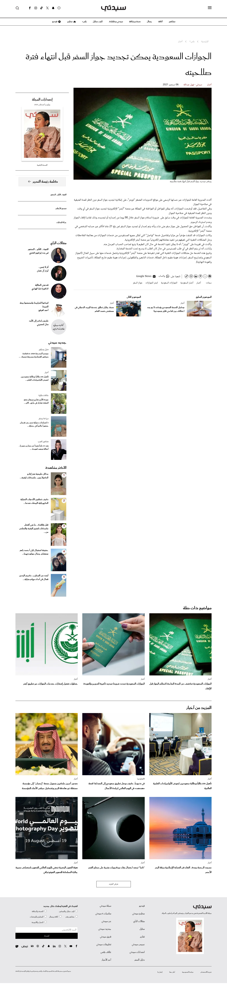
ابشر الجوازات (151, 283)
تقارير (142, 936)
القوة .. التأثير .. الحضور (58, 194)
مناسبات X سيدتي (103, 913)
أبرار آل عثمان (42, 271)
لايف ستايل (98, 21)
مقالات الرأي (58, 243)
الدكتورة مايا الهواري (40, 289)
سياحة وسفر (43, 419)
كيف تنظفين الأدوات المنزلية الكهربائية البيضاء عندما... (34, 501)
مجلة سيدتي (105, 906)
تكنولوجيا (141, 779)
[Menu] (210, 8)
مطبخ (70, 21)
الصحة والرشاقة (37, 911)
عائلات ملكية (43, 395)
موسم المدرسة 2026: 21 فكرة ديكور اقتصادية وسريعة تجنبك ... (33, 355)
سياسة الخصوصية (187, 972)
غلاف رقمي (105, 952)
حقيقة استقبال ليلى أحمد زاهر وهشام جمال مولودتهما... (34, 552)
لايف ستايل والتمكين (66, 911)
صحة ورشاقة (135, 21)
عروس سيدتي (138, 944)
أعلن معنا (172, 972)
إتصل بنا (160, 972)
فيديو (54, 21)
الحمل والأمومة (37, 922)
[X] (47, 8)
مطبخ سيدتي (138, 913)
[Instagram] (36, 8)
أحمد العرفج (43, 310)
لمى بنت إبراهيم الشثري (38, 253)
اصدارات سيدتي (137, 952)
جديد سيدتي (57, 342)
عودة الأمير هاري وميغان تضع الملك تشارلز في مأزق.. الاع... (36, 401)
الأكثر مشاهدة (55, 468)
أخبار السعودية (186, 283)
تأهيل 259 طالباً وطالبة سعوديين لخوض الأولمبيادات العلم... (34, 378)
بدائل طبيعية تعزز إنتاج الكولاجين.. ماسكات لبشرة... (34, 476)
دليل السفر (139, 960)
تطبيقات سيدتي (103, 944)
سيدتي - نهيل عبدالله (192, 85)
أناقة (160, 21)
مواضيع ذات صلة (197, 608)
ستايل (142, 929)
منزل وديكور (43, 349)
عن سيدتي (106, 921)
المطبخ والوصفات (36, 916)
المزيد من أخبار (199, 707)
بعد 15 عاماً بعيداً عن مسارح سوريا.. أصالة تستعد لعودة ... (33, 447)
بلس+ (84, 21)
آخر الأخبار (106, 960)
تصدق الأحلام (61, 208)
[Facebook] (30, 8)
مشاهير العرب (43, 441)
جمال (149, 21)
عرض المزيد (113, 884)
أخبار (209, 85)
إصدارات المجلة (42, 99)
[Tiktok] (41, 8)
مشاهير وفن (69, 916)
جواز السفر (137, 283)
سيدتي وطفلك (116, 21)
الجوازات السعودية (169, 283)
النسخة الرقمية (42, 165)
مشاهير (172, 21)
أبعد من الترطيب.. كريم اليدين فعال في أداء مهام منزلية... (33, 577)
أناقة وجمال (53, 916)
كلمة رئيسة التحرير (45, 181)
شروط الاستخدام (206, 972)
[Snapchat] (53, 8)
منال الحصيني (42, 325)
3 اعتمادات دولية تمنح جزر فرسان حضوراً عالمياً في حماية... (34, 424)
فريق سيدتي (105, 936)
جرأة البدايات (61, 222)
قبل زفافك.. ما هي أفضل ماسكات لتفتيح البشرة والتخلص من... (33, 528)
